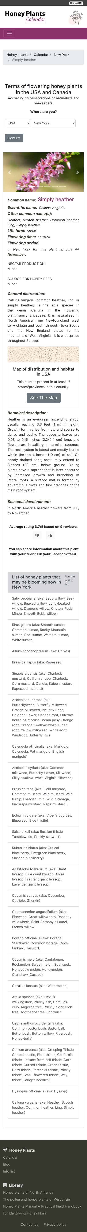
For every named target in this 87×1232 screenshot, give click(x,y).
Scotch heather (35, 220)
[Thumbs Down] (37, 535)
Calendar (10, 1157)
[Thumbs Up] (50, 535)
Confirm (14, 138)
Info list (9, 1171)
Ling (11, 225)
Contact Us (76, 3)
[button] (9, 172)
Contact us (29, 1224)
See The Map (43, 397)
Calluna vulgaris (51, 208)
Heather (14, 220)
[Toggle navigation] (9, 33)
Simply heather (28, 225)
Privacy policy (55, 1224)
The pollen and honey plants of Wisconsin (36, 1199)
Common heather (64, 220)
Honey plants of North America (28, 1192)
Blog (6, 1164)
